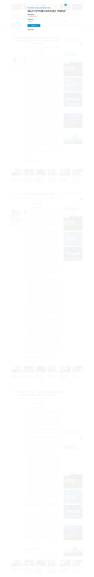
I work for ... (30, 19)
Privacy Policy (30, 29)
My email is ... (31, 14)
